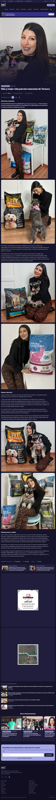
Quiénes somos (20, 1)
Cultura (6, 9)
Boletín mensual (32, 792)
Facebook (27, 561)
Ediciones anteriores (33, 785)
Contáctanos (28, 1)
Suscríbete (51, 5)
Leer (51, 14)
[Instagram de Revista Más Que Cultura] (52, 1)
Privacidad (31, 791)
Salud (17, 9)
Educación (12, 9)
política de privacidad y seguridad (24, 757)
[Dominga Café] (28, 600)
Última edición (32, 783)
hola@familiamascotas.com (20, 552)
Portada (4, 1)
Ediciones (11, 1)
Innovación (36, 9)
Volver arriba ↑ (52, 797)
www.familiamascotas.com (8, 255)
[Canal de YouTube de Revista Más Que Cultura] (54, 1)
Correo (39, 561)
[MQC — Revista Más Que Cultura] (3, 5)
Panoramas (23, 9)
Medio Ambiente (44, 9)
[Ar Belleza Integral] (28, 654)
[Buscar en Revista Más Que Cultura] (2, 9)
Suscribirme (49, 755)
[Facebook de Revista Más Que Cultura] (49, 1)
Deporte (30, 9)
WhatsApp (18, 561)
